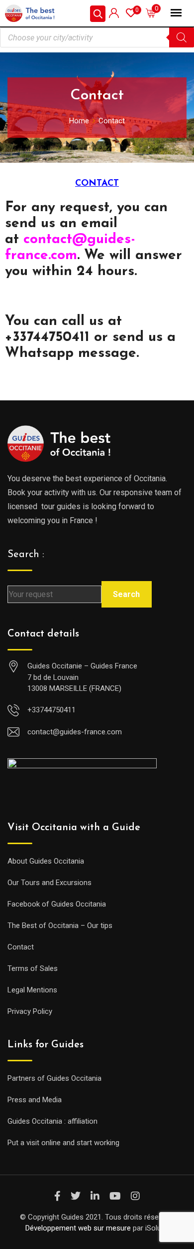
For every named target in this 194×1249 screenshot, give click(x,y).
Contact (20, 946)
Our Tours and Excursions (49, 882)
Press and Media (34, 1099)
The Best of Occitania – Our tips (59, 925)
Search (126, 594)
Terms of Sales (32, 968)
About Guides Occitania (45, 861)
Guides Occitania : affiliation (52, 1121)
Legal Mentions (32, 989)
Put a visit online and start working (63, 1142)
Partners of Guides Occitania (54, 1078)
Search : (25, 555)
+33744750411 (51, 709)
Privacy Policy (29, 1011)
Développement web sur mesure (78, 1228)
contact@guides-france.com (74, 731)
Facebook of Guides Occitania (56, 904)
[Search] (181, 37)
